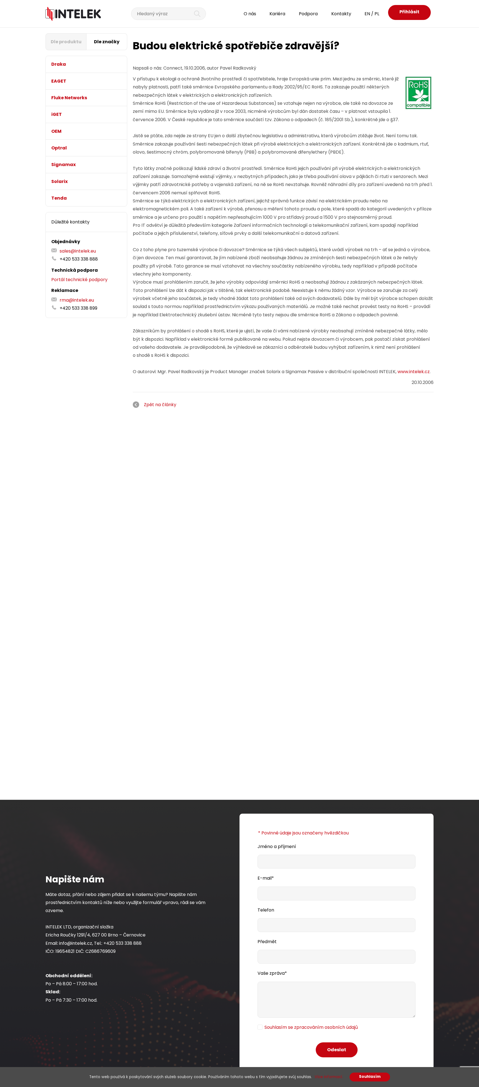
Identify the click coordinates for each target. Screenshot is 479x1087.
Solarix (59, 181)
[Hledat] (194, 13)
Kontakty (341, 14)
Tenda (59, 198)
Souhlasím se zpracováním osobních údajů (311, 1027)
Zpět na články (160, 404)
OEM (56, 131)
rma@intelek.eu (77, 300)
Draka (58, 64)
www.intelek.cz (414, 371)
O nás (250, 14)
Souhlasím (370, 1076)
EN (367, 14)
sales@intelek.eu (78, 251)
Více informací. (329, 1077)
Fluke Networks (69, 98)
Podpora (308, 14)
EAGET (58, 81)
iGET (56, 114)
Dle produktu (66, 42)
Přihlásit (409, 12)
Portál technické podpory (79, 279)
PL (376, 14)
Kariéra (277, 14)
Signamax (63, 164)
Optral (59, 148)
